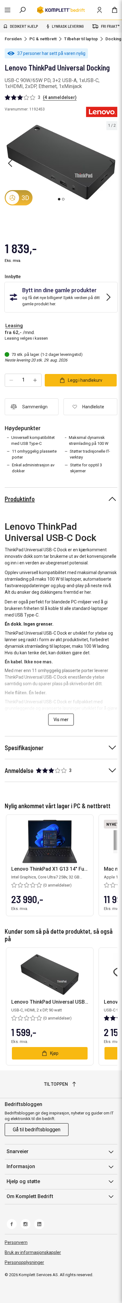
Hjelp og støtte (23, 1181)
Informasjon (21, 1166)
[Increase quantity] (35, 380)
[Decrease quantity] (11, 380)
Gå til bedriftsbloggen (36, 1130)
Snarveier (17, 1151)
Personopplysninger (24, 1262)
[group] (61, 162)
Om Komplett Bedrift (30, 1196)
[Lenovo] (101, 112)
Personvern (16, 1242)
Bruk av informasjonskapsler (33, 1252)
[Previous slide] (10, 163)
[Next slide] (111, 163)
